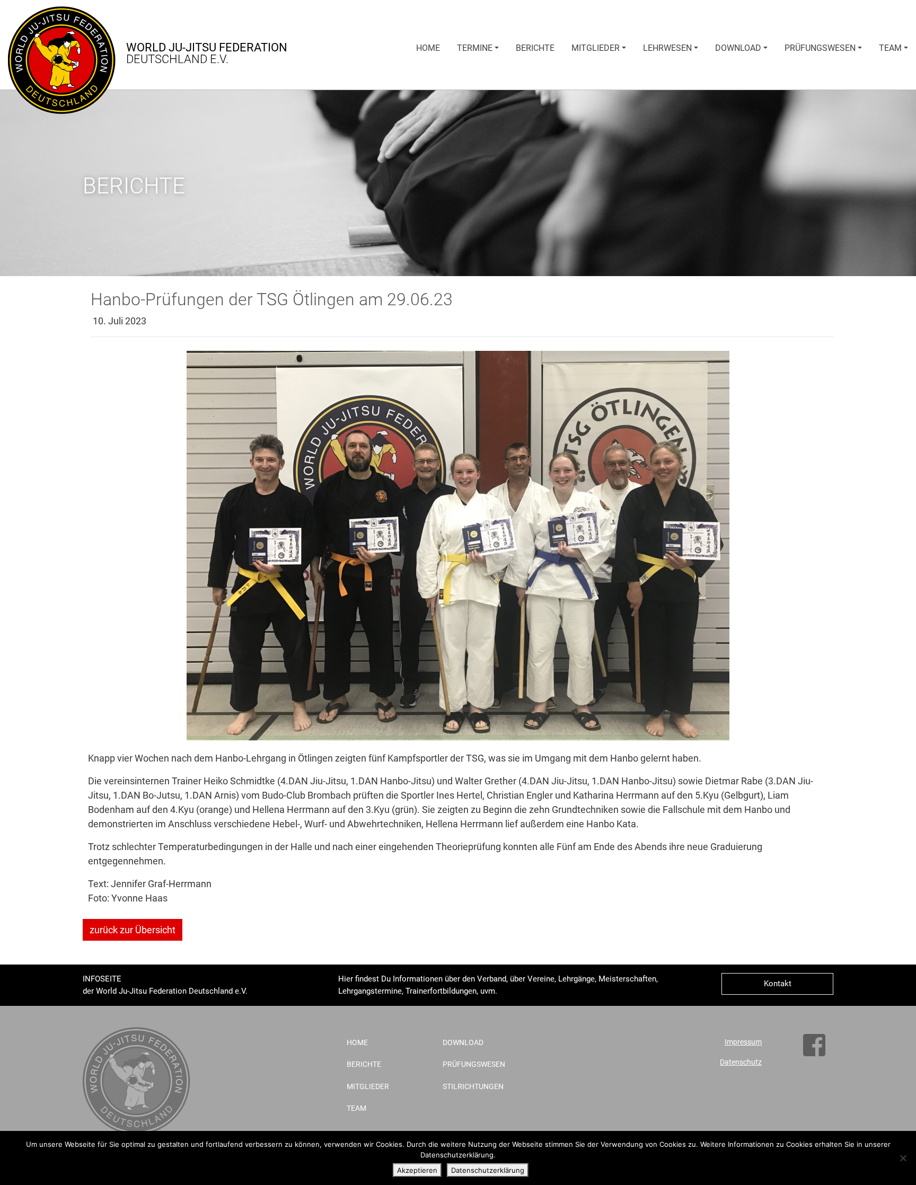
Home (428, 48)
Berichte (535, 48)
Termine (474, 48)
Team (890, 48)
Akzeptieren (417, 1170)
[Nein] (902, 1158)
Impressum (743, 1042)
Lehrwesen (667, 48)
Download (738, 48)
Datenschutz (741, 1062)
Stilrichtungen (473, 1086)
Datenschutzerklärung (487, 1170)
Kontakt (777, 983)
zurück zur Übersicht (132, 929)
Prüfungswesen (820, 48)
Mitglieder (595, 48)
